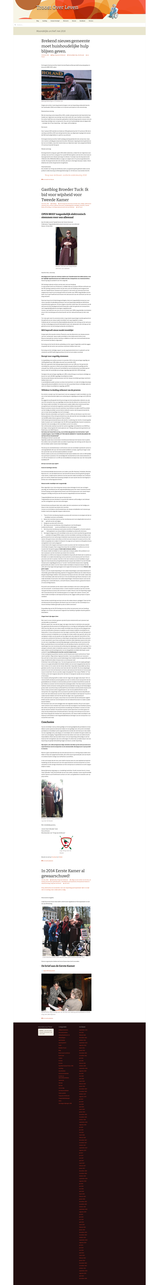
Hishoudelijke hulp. (73, 55)
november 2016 (83, 1173)
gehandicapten (57, 881)
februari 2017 (82, 1165)
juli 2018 (81, 1127)
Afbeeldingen (62, 1037)
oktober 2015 (82, 1206)
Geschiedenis (62, 1071)
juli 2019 (81, 1099)
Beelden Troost (62, 1048)
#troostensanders (63, 1032)
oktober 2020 (82, 1066)
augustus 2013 (82, 1273)
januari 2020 (82, 1086)
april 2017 (81, 1160)
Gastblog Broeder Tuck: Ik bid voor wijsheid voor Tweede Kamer (64, 194)
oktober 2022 (82, 1040)
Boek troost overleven (64, 1053)
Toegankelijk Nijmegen (64, 1098)
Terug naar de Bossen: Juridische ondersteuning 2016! (66, 175)
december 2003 (83, 1278)
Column (60, 1058)
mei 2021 (81, 1060)
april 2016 (81, 1191)
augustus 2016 (82, 1181)
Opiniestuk (54, 880)
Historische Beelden (64, 1073)
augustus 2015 (82, 1212)
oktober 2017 (82, 1145)
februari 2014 (82, 1258)
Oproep (61, 1083)
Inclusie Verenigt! (55, 21)
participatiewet (72, 881)
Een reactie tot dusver (48, 179)
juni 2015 (81, 1217)
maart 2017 (82, 1163)
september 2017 (83, 1147)
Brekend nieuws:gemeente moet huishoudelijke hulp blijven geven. (65, 46)
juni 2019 (81, 1101)
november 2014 (83, 1235)
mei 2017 (81, 1158)
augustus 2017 (82, 1150)
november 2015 (83, 1204)
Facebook (54, 857)
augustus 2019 (82, 1096)
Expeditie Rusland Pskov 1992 (66, 1066)
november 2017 (83, 1142)
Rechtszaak (81, 55)
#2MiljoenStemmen (63, 1030)
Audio (60, 1045)
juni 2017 (81, 1155)
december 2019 (83, 1089)
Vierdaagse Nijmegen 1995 (65, 1103)
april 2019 (81, 1106)
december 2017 (83, 1140)
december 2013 (83, 1263)
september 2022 (83, 1042)
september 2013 (83, 1270)
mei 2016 (81, 1188)
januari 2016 (82, 1199)
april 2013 (81, 1276)
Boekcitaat (61, 1055)
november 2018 (83, 1117)
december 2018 (83, 1114)
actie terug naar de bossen (66, 203)
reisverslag (61, 1088)
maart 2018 (82, 1135)
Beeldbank (82, 21)
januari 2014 (82, 1260)
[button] (66, 85)
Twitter (61, 857)
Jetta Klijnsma (64, 881)
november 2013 (83, 1265)
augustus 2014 (82, 1242)
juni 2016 (81, 1186)
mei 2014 (81, 1250)
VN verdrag (48, 207)
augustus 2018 (82, 1124)
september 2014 (83, 1240)
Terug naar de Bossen (60, 55)
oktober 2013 (82, 1268)
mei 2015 (81, 1219)
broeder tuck (76, 203)
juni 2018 (81, 1130)
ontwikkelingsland (69, 205)
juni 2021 (81, 1058)
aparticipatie (62, 1040)
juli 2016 (81, 1183)
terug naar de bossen (56, 883)
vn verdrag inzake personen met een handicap (62, 207)
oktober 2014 (82, 1237)
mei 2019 (81, 1104)
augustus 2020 (82, 1071)
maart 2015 (82, 1224)
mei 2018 (81, 1132)
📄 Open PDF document (48, 970)
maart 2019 (82, 1109)
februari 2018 (82, 1137)
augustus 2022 (82, 1045)
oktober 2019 (82, 1094)
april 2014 (81, 1253)
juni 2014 (81, 1247)
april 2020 (81, 1078)
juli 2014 (81, 1245)
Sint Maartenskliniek (64, 1090)
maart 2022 (82, 1048)
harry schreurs (50, 205)
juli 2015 (81, 1214)
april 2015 (81, 1222)
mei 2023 (81, 1032)
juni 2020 (81, 1073)
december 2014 (83, 1232)
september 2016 (83, 1178)
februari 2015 (82, 1227)
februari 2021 (82, 1063)
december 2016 (83, 1171)
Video (60, 1101)
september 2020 (83, 1068)
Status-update (62, 1093)
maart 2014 (82, 1255)
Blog (37, 21)
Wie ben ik (65, 21)
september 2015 (83, 1209)
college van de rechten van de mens (80, 880)
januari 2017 (82, 1168)
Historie (74, 21)
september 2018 (83, 1122)
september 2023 (83, 1030)
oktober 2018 (82, 1119)
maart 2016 (82, 1194)
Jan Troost (79, 207)
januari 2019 (82, 1112)
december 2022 (83, 1037)
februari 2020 (82, 1083)
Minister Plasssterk (59, 205)
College (82, 203)
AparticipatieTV (62, 1042)
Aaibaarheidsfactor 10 (64, 1035)
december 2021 (83, 1053)
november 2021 (83, 1055)
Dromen (61, 1060)
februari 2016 (82, 1196)
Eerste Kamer (49, 881)
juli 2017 (81, 1153)
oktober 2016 (82, 1176)
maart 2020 (82, 1081)
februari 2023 (82, 1035)
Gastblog (44, 21)
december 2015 (83, 1201)
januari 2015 (82, 1229)
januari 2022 (82, 1050)
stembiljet (76, 205)
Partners (91, 21)
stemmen (82, 205)
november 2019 (83, 1091)
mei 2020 (81, 1076)
